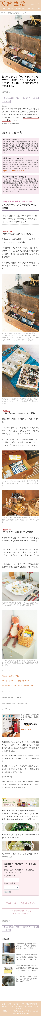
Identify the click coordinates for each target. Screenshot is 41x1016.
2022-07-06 (6, 92)
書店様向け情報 (31, 1004)
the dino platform (23, 1013)
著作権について (18, 1004)
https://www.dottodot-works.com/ (13, 171)
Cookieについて (21, 1008)
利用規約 (19, 1006)
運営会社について (7, 1006)
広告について (6, 1004)
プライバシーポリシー (32, 1006)
